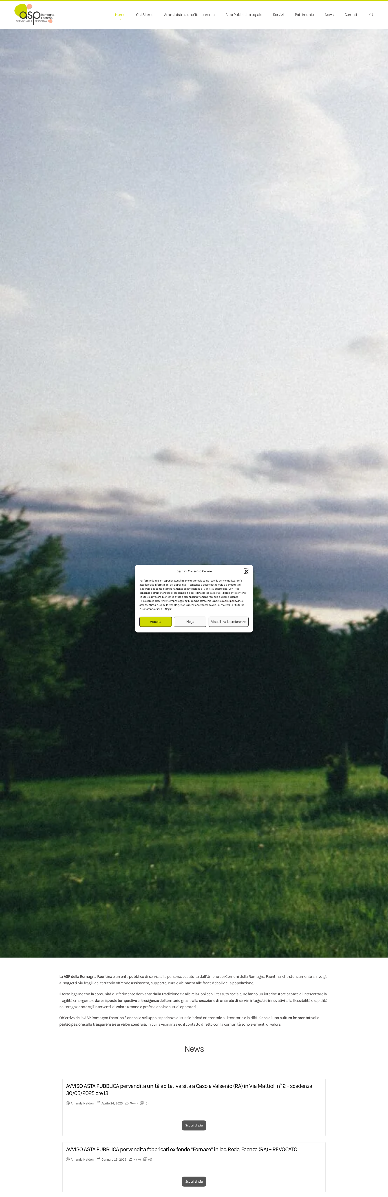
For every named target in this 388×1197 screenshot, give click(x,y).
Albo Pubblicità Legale (243, 14)
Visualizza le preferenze (228, 622)
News (329, 14)
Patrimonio (304, 14)
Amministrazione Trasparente (189, 14)
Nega (190, 622)
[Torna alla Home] (34, 15)
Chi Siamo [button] (145, 14)
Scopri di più (194, 1125)
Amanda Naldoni (83, 1103)
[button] (246, 571)
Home (120, 14)
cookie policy (229, 601)
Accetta (155, 622)
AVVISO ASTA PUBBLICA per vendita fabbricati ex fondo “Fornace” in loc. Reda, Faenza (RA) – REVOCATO (181, 1149)
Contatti (351, 14)
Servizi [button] (278, 14)
